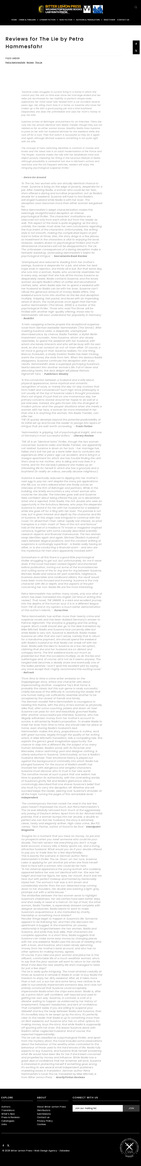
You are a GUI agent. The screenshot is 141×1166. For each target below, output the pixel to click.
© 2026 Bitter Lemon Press (17, 1150)
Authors (5, 1106)
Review (30, 62)
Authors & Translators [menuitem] (88, 19)
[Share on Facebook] (136, 43)
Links (4, 1124)
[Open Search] (136, 7)
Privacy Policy (45, 1120)
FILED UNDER (13, 58)
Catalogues (7, 1120)
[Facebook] (3, 1146)
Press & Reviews (10, 1117)
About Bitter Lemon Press (51, 1106)
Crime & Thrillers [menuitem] (27, 19)
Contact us (43, 1117)
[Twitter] (8, 1146)
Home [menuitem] (14, 19)
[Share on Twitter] (136, 50)
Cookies (41, 1124)
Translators (7, 1110)
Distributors (43, 1110)
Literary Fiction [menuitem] (47, 19)
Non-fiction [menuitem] (65, 19)
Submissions (44, 1113)
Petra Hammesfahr (15, 62)
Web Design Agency (45, 1150)
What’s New (8, 1113)
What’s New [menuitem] (109, 19)
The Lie (38, 62)
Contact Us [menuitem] (123, 19)
